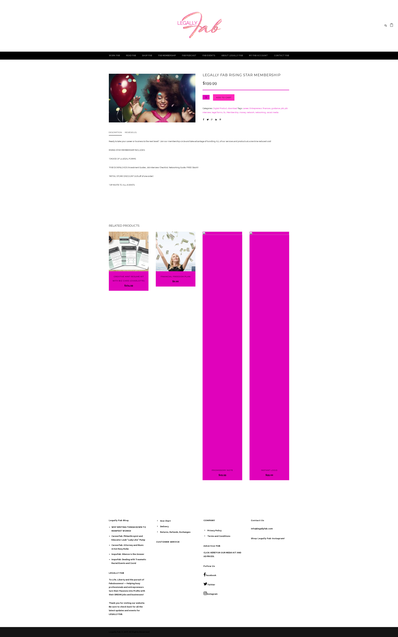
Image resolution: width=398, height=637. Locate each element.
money (242, 112)
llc (224, 112)
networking (260, 112)
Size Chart (165, 521)
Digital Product (220, 108)
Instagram (212, 594)
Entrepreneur (256, 108)
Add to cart (223, 97)
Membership (232, 112)
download (232, 108)
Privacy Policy (214, 530)
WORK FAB (114, 55)
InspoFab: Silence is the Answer (127, 554)
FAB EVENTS (209, 55)
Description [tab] (115, 132)
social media (272, 112)
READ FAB (131, 55)
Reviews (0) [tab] (131, 132)
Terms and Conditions (218, 536)
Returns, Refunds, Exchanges (175, 532)
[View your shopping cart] (391, 26)
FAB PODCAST (189, 55)
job (282, 108)
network (250, 112)
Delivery (164, 526)
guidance (275, 108)
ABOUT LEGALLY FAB (232, 55)
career (246, 108)
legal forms (217, 112)
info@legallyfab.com (262, 528)
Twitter (211, 584)
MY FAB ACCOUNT (258, 55)
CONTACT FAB (281, 55)
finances (267, 108)
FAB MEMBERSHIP (167, 55)
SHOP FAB (147, 55)
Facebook (211, 575)
